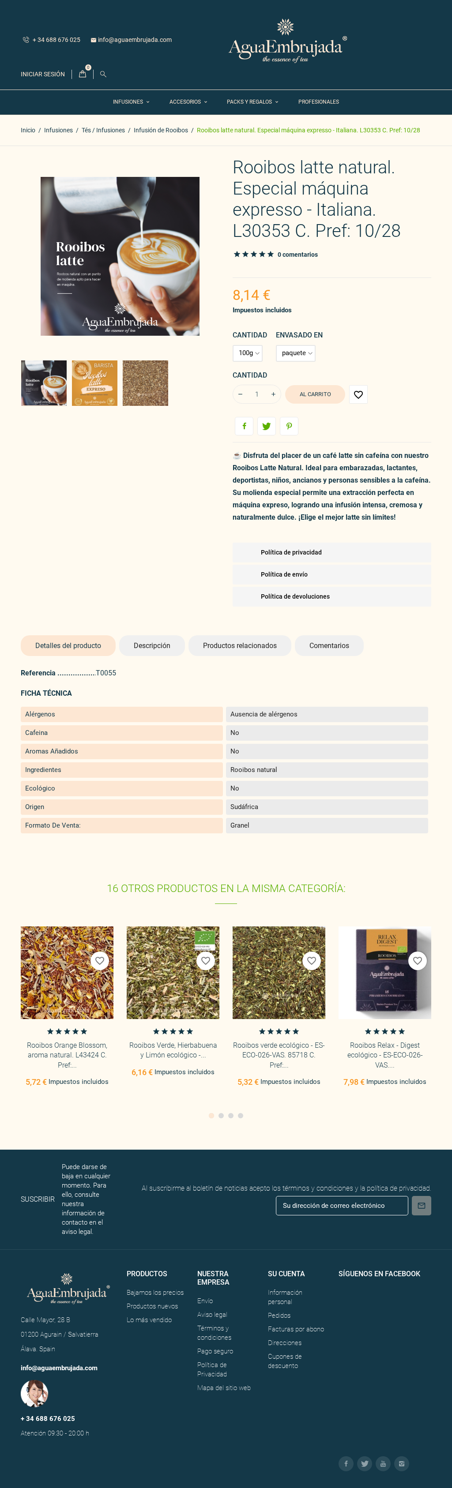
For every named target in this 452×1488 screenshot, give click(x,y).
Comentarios (329, 645)
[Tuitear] (266, 426)
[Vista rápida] (67, 979)
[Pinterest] (289, 426)
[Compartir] (244, 426)
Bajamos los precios (155, 1293)
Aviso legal (212, 1315)
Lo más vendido (149, 1320)
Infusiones (128, 102)
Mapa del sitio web (224, 1388)
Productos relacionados (240, 645)
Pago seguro (215, 1351)
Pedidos (279, 1315)
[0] (83, 74)
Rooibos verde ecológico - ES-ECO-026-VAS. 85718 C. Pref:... (279, 1055)
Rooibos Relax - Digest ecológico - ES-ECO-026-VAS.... (385, 1055)
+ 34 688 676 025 (55, 39)
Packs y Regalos (250, 102)
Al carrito (315, 394)
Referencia (39, 673)
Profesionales (318, 102)
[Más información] (85, 979)
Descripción (152, 645)
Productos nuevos (152, 1306)
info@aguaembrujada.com (131, 39)
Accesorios (186, 102)
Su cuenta (286, 1274)
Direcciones (284, 1343)
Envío (205, 1301)
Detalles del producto (68, 645)
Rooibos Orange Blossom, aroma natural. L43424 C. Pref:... (67, 1055)
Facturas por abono (296, 1329)
